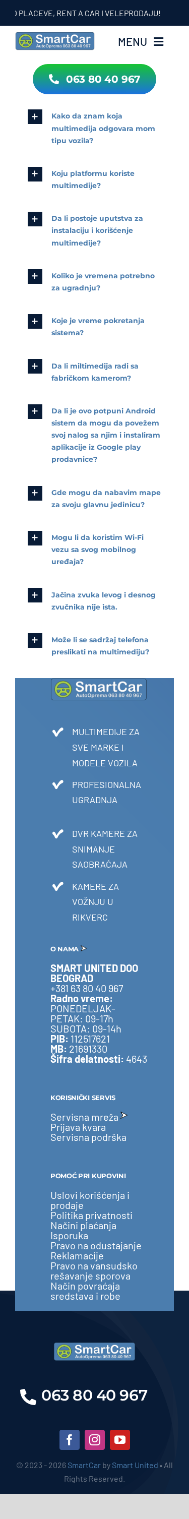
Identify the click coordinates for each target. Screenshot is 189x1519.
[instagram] (95, 1440)
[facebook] (69, 1440)
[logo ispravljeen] (55, 35)
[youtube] (120, 1440)
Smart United (135, 1465)
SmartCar (84, 1465)
